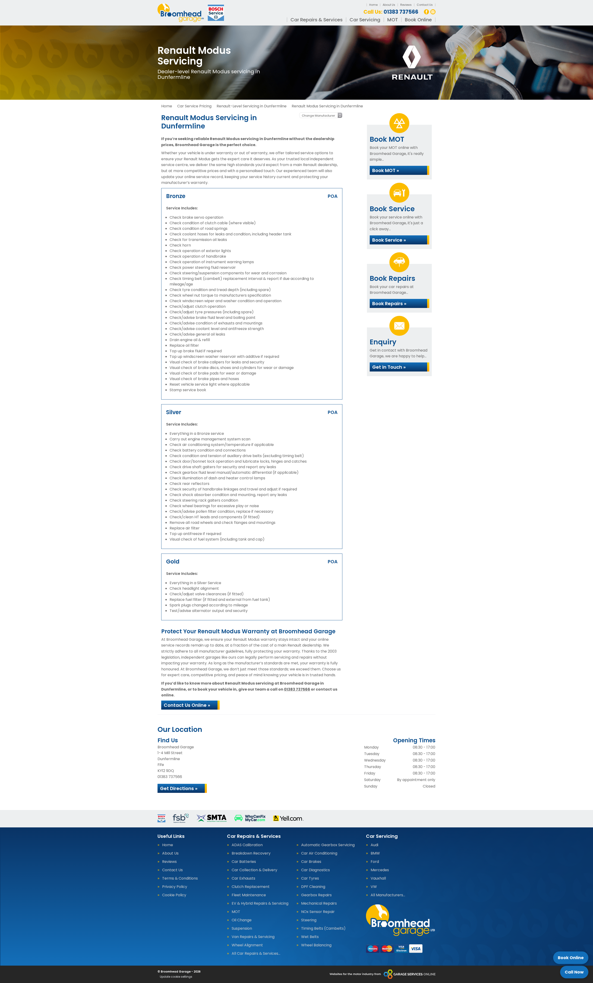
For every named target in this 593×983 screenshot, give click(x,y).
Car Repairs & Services (316, 19)
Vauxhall (378, 878)
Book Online (418, 19)
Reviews (406, 5)
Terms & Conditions (180, 878)
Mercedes (380, 870)
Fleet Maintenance (249, 895)
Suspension (242, 928)
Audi (374, 845)
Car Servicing (365, 19)
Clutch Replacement (251, 887)
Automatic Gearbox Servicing (328, 845)
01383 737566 (390, 12)
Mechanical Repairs (319, 903)
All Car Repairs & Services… (256, 953)
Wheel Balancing (316, 945)
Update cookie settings (176, 977)
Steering (308, 920)
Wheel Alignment (247, 945)
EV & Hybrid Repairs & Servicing (260, 903)
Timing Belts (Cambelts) (323, 928)
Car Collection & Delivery (254, 870)
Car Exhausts (243, 878)
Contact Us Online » (187, 705)
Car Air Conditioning (319, 853)
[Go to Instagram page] (432, 11)
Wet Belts (310, 937)
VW (374, 887)
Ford (375, 862)
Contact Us (425, 5)
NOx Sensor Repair (318, 912)
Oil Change (242, 920)
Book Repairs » (389, 303)
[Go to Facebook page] (426, 11)
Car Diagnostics (315, 870)
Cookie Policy (174, 895)
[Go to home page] (191, 12)
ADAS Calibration (247, 845)
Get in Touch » (389, 367)
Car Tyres (310, 878)
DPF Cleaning (313, 887)
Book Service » (389, 240)
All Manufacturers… (388, 895)
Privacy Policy (174, 887)
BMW (375, 853)
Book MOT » (385, 170)
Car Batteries (244, 862)
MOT (392, 19)
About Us (389, 5)
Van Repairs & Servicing (253, 937)
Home (373, 5)
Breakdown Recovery (251, 853)
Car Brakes (311, 862)
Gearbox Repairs (316, 895)
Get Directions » (178, 788)
